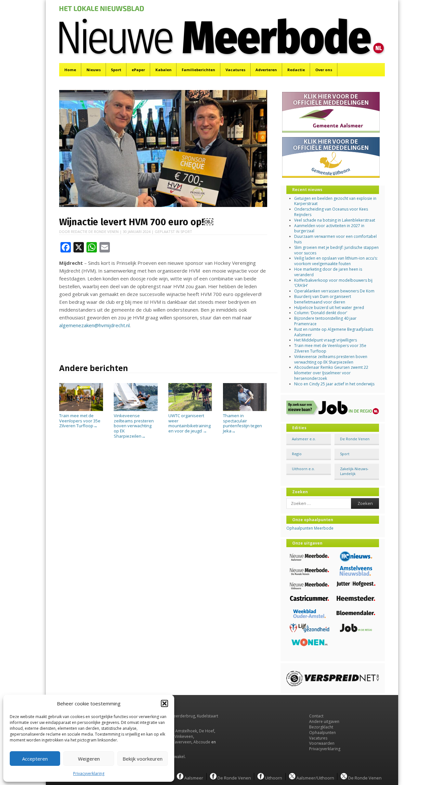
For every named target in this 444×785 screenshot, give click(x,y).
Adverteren (266, 69)
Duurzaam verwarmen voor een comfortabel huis (335, 239)
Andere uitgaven (324, 721)
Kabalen (163, 69)
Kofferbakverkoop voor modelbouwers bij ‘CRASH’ (333, 283)
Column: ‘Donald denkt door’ (320, 312)
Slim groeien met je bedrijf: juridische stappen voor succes (336, 250)
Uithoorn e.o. (303, 468)
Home (70, 69)
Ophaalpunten (322, 732)
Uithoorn (273, 777)
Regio (297, 453)
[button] (164, 703)
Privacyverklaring (88, 773)
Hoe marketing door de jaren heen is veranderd (328, 271)
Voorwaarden (321, 743)
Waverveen (181, 742)
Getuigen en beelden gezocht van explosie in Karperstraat (335, 201)
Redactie (296, 69)
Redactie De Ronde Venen (95, 231)
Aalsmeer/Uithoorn (314, 777)
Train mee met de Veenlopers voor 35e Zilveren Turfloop (79, 421)
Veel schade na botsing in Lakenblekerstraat (334, 220)
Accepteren (35, 758)
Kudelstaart (207, 716)
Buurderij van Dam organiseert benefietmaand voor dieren (322, 299)
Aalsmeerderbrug (178, 716)
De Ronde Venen (355, 438)
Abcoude (201, 742)
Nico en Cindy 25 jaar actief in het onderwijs (334, 384)
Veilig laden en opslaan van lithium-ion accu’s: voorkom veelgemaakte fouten (336, 260)
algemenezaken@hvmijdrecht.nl (94, 325)
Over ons (323, 69)
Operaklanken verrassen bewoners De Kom (334, 291)
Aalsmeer (193, 777)
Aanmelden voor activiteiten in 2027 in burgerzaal (329, 228)
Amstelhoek (186, 731)
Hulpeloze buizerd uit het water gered (329, 307)
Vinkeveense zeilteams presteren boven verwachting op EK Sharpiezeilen (134, 426)
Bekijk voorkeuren (143, 758)
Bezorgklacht (321, 727)
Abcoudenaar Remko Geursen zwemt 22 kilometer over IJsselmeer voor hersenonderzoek (331, 373)
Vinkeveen (184, 736)
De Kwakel (175, 756)
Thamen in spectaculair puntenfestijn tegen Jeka (242, 423)
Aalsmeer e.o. (304, 438)
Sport (116, 69)
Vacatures (235, 69)
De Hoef (206, 731)
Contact (316, 716)
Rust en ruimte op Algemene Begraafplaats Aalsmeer (333, 332)
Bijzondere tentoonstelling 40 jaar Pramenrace (325, 321)
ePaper (138, 69)
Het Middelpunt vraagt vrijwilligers (325, 340)
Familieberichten (198, 69)
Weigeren (89, 758)
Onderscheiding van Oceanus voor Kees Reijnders (331, 211)
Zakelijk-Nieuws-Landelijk (354, 471)
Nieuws (93, 69)
